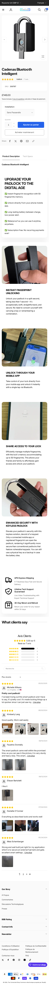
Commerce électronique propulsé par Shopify (33, 982)
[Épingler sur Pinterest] (21, 141)
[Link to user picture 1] (7, 729)
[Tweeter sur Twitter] (15, 141)
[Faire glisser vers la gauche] (4, 39)
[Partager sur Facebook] (10, 141)
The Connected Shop (14, 982)
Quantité (8, 119)
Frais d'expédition (18, 99)
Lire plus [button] (37, 702)
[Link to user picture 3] (33, 729)
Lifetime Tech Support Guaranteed (24, 590)
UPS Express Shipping (24, 578)
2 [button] (23, 874)
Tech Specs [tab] (28, 156)
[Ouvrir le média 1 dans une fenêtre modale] (24, 38)
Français (40, 3)
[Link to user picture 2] (20, 729)
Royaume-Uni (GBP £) (10, 3)
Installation (9, 107)
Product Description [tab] (11, 156)
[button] (3, 9)
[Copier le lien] (33, 141)
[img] (7, 683)
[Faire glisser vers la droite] (44, 39)
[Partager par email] (27, 141)
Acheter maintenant (24, 132)
